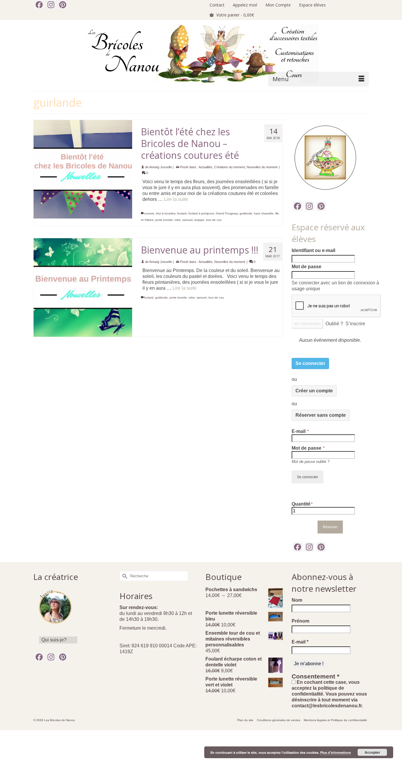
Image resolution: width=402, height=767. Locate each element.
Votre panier (234, 15)
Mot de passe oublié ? (310, 461)
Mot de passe (306, 266)
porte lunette (164, 219)
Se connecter (310, 363)
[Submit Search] (123, 576)
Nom (297, 600)
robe (178, 219)
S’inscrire (355, 323)
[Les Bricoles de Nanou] (201, 53)
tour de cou (214, 219)
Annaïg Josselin (160, 167)
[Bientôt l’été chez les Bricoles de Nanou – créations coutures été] (83, 169)
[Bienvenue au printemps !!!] (83, 287)
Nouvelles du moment (262, 167)
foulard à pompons (201, 213)
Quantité (301, 503)
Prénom (300, 620)
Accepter (372, 752)
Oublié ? (334, 323)
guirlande (246, 213)
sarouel (187, 219)
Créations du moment (229, 167)
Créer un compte (314, 390)
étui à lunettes (165, 213)
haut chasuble (263, 213)
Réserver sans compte (320, 415)
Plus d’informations (335, 752)
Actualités (205, 167)
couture (149, 213)
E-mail (299, 431)
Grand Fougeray (227, 213)
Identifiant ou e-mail (313, 250)
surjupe (199, 219)
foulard (182, 213)
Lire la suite (176, 199)
